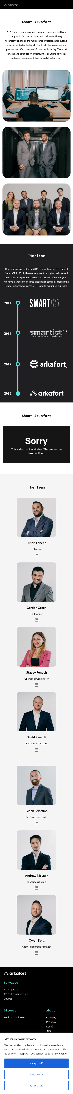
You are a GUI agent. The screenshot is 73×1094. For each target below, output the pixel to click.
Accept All (36, 1063)
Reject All (36, 1085)
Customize (36, 1074)
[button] (66, 5)
